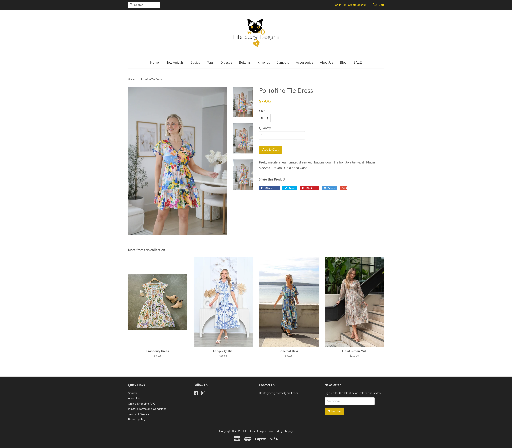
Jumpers (283, 62)
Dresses (226, 62)
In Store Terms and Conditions (147, 408)
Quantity (265, 128)
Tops (210, 62)
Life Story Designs (254, 431)
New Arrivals (175, 62)
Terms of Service (138, 414)
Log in (337, 4)
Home (154, 62)
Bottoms (245, 62)
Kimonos (263, 62)
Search (132, 393)
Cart (381, 4)
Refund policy (136, 419)
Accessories (304, 62)
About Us (326, 62)
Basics (195, 62)
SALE (357, 62)
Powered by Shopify (280, 431)
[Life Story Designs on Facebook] (196, 394)
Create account (357, 4)
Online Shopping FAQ (141, 403)
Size (262, 111)
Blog (343, 62)
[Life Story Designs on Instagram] (203, 394)
